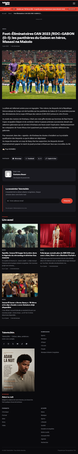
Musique (43, 339)
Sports (43, 335)
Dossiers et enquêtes (47, 429)
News (10, 13)
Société (43, 425)
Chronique (5, 412)
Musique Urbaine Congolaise (50, 352)
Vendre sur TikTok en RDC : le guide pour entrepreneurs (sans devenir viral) (39, 9)
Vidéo (4, 425)
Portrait (4, 415)
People (43, 349)
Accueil (4, 13)
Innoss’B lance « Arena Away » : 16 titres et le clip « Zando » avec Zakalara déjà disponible (19, 304)
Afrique (43, 342)
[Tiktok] (22, 344)
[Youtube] (17, 344)
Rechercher (44, 442)
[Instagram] (8, 344)
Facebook (31, 158)
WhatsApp (18, 158)
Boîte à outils (45, 432)
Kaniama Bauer (19, 174)
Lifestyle (43, 422)
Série (3, 419)
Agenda (43, 439)
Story (3, 422)
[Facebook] (4, 344)
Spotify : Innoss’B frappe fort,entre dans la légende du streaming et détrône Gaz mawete (19, 255)
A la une (43, 345)
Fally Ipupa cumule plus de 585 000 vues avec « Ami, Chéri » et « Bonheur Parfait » (58, 254)
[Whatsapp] (26, 344)
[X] (13, 344)
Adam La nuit (7, 397)
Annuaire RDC (45, 436)
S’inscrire (67, 201)
